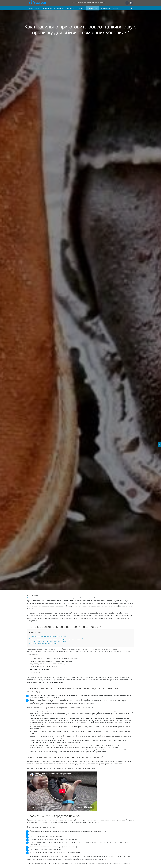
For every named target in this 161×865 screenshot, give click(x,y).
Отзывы (115, 8)
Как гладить (70, 8)
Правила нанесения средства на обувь (43, 643)
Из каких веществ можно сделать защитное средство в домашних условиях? (56, 639)
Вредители (60, 8)
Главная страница (32, 597)
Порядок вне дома (89, 2)
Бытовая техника (34, 8)
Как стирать (80, 8)
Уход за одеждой (92, 8)
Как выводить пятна (48, 8)
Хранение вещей (105, 8)
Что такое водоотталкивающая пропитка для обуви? (47, 636)
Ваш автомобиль (100, 2)
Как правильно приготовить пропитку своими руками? (48, 641)
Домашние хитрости (77, 2)
